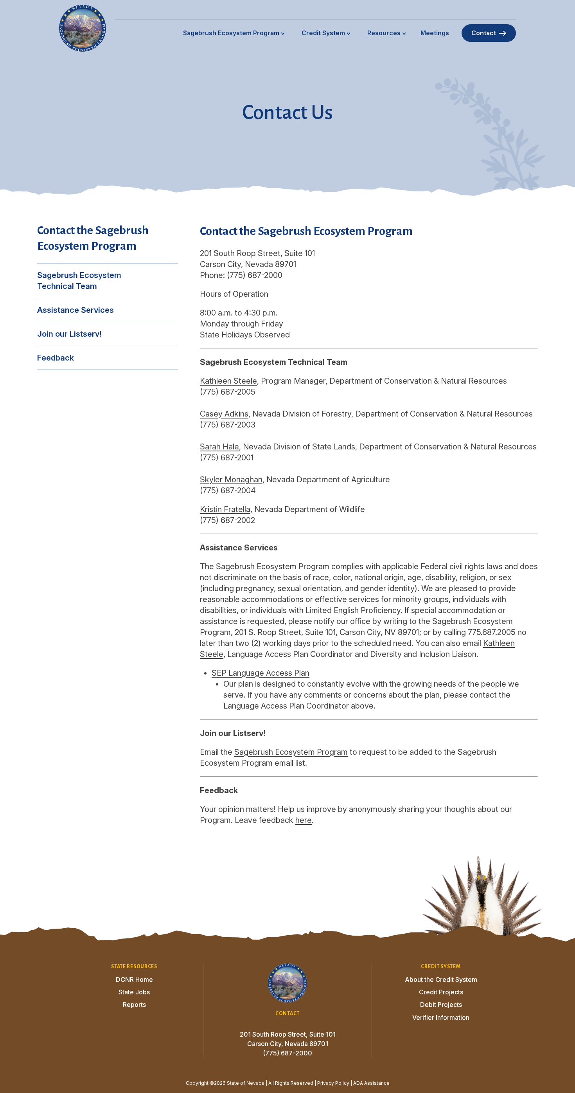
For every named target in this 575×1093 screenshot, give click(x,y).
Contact (483, 33)
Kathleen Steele (228, 381)
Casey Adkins (224, 413)
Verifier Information (440, 1017)
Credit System (323, 33)
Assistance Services (75, 310)
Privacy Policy (333, 1083)
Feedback (55, 358)
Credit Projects (441, 992)
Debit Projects (441, 1004)
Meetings (434, 33)
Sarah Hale (219, 446)
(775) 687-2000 (287, 1053)
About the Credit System (441, 979)
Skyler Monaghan (231, 479)
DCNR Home (134, 979)
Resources (384, 33)
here (303, 820)
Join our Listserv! (69, 334)
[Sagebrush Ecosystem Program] (82, 28)
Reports (134, 1004)
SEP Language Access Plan (260, 673)
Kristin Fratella (225, 509)
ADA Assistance (371, 1083)
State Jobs (134, 992)
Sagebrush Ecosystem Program (231, 33)
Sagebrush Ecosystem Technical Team (79, 281)
